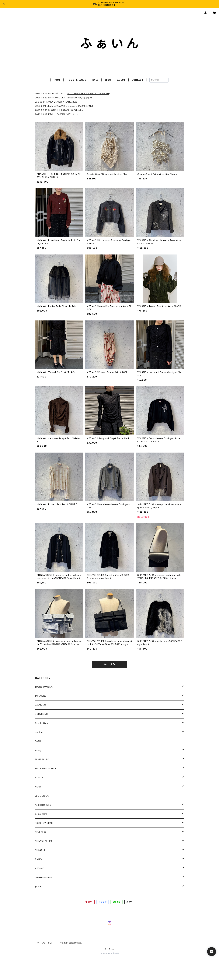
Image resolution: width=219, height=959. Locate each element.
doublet (51, 106)
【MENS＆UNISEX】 (44, 686)
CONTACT (137, 80)
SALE (95, 80)
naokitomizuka (43, 805)
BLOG (108, 80)
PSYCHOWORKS (44, 823)
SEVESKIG (40, 832)
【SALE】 (39, 886)
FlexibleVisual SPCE (46, 768)
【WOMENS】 (41, 696)
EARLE (38, 741)
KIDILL (52, 114)
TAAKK (50, 102)
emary (38, 750)
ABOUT (121, 80)
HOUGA (39, 777)
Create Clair (41, 723)
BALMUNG (40, 705)
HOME (56, 80)
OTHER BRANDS (44, 877)
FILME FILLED (42, 759)
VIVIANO (39, 868)
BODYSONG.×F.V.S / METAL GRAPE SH (88, 93)
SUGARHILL (54, 110)
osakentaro (41, 814)
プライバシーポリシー (46, 943)
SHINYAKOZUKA (57, 97)
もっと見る (109, 664)
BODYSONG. (41, 714)
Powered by (106, 953)
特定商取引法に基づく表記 (71, 943)
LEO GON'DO (42, 795)
